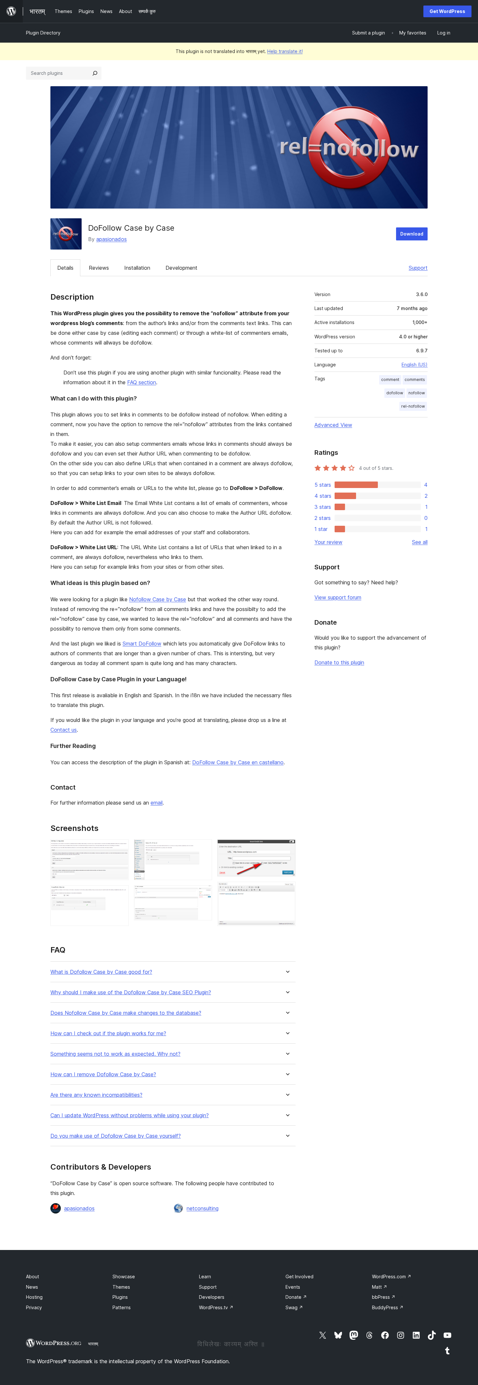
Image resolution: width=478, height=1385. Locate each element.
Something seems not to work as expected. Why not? (115, 1054)
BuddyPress (388, 1307)
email (157, 802)
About (32, 1276)
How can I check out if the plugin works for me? (108, 1033)
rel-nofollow (413, 406)
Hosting (34, 1297)
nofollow (416, 392)
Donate (296, 1297)
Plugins (120, 1297)
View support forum (337, 597)
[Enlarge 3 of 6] (203, 848)
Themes (121, 1287)
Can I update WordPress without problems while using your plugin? (129, 1115)
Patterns (122, 1307)
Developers (211, 1297)
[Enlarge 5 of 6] (287, 848)
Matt (379, 1287)
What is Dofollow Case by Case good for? (101, 972)
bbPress (383, 1297)
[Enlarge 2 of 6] (120, 894)
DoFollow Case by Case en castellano (238, 762)
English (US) (415, 364)
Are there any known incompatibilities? (96, 1095)
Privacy (34, 1307)
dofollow (394, 392)
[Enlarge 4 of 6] (203, 894)
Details (65, 268)
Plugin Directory (43, 32)
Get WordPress (447, 11)
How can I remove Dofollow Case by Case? (103, 1074)
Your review (328, 542)
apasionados (111, 239)
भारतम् (93, 1343)
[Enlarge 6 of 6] (287, 890)
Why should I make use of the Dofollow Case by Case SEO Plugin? (130, 992)
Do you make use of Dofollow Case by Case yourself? (115, 1136)
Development (181, 268)
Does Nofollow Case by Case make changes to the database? (125, 1013)
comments (415, 379)
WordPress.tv (216, 1307)
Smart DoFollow (142, 643)
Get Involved (299, 1276)
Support (418, 268)
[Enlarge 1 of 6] (120, 848)
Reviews (99, 268)
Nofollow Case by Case (157, 599)
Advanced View (333, 425)
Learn (205, 1276)
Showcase (124, 1276)
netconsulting (203, 1208)
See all (420, 542)
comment (390, 379)
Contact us (63, 729)
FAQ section (141, 382)
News (32, 1287)
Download (411, 234)
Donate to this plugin (339, 662)
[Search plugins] (94, 73)
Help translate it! (285, 51)
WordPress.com (391, 1276)
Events (292, 1287)
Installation (137, 268)
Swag (294, 1307)
